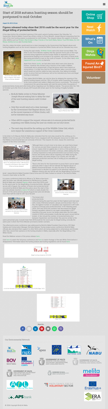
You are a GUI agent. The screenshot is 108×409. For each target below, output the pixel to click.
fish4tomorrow (13, 42)
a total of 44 (25, 190)
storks (38, 64)
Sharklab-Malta (27, 42)
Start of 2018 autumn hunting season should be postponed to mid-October (38, 15)
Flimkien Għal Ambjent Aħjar (28, 40)
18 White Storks (46, 51)
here (38, 236)
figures (25, 182)
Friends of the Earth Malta (47, 40)
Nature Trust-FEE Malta (65, 40)
